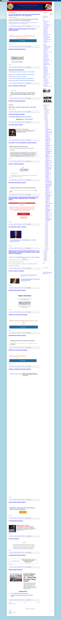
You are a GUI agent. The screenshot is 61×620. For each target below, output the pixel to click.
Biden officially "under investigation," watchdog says (25, 526)
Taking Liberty (45, 73)
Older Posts (38, 602)
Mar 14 (46, 232)
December (45, 109)
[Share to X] (28, 26)
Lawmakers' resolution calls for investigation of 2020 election (22, 340)
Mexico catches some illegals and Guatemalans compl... (48, 204)
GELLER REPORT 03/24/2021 (47, 193)
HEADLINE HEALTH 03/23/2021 (47, 220)
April (45, 118)
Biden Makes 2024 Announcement (17, 356)
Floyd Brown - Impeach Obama (48, 46)
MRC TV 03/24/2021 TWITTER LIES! (17, 85)
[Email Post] (25, 46)
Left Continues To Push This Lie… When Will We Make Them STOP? (29, 577)
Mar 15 (46, 231)
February (45, 248)
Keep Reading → (23, 40)
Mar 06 (46, 241)
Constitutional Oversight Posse (48, 39)
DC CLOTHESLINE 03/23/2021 (47, 199)
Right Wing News (46, 70)
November (45, 110)
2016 (44, 255)
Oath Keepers (45, 61)
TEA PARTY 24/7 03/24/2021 (47, 189)
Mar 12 (46, 234)
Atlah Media (45, 29)
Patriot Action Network (46, 63)
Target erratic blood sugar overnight (19, 76)
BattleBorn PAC (46, 31)
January (45, 249)
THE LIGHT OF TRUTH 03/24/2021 (48, 178)
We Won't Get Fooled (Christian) (48, 86)
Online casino (44, 272)
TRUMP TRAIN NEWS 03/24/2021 (17, 114)
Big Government (46, 32)
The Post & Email (46, 81)
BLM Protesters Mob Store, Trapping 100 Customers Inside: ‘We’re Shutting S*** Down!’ (28, 560)
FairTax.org (45, 44)
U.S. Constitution (46, 83)
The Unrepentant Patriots (47, 82)
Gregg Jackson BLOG (46, 48)
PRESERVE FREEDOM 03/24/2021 (17, 101)
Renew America (46, 69)
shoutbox (46, 273)
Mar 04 (46, 243)
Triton (11, 613)
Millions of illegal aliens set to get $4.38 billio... (48, 210)
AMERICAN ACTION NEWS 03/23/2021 (48, 213)
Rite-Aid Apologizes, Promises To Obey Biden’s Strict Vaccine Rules (22, 71)
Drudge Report (45, 42)
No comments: (22, 46)
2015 (44, 256)
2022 (44, 107)
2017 (44, 254)
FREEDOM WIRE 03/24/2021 (15, 569)
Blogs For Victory (46, 33)
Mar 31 (46, 120)
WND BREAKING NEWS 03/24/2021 (17, 182)
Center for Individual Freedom (47, 34)
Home (24, 602)
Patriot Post (45, 66)
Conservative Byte (46, 38)
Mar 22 (46, 223)
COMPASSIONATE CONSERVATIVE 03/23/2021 (47, 206)
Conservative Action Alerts (47, 37)
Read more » (10, 64)
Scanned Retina (46, 71)
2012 (44, 259)
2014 (44, 257)
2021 (44, 108)
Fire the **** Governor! (23, 129)
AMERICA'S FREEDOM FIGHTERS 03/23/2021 (48, 195)
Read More (24, 132)
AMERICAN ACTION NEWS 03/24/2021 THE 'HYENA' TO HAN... (48, 133)
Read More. (28, 588)
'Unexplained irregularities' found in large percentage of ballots (23, 187)
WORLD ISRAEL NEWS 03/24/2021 (17, 502)
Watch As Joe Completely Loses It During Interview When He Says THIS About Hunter (30, 374)
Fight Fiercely (45, 45)
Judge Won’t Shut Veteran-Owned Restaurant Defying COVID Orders (22, 80)
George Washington (28, 156)
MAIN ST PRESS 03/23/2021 (47, 201)
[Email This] (26, 26)
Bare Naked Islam (46, 30)
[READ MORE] (29, 119)
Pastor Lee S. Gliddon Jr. (13, 612)
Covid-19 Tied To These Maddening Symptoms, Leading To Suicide (21, 78)
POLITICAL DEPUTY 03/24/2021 (16, 271)
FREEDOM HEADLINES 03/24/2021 (17, 49)
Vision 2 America (46, 85)
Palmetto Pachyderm (46, 62)
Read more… (14, 344)
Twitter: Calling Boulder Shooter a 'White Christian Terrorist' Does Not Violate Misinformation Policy (22, 93)
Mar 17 (46, 229)
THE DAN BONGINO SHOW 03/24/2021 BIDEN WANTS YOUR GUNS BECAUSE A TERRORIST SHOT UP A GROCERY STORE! (24, 198)
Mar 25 (46, 127)
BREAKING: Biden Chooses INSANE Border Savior (22, 36)
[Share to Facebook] (29, 26)
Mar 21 (46, 224)
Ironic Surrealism (46, 50)
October (45, 111)
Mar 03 (46, 244)
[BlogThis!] (27, 26)
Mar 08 (46, 239)
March (45, 119)
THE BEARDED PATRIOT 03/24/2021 (17, 227)
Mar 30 (46, 121)
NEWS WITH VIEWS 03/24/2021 (47, 190)
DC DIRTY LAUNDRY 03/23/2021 (48, 208)
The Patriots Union (46, 80)
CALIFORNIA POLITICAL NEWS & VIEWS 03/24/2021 (48, 187)
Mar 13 (46, 233)
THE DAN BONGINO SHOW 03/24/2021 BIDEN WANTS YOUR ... (48, 152)
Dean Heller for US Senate (47, 41)
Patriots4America (46, 67)
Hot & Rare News (46, 49)
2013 (44, 258)
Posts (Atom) (13, 603)
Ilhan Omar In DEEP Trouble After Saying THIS (22, 107)
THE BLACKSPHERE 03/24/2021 (48, 180)
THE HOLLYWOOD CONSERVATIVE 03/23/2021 (47, 197)
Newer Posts (10, 602)
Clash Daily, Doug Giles (47, 36)
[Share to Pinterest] (30, 26)
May (45, 117)
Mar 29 (46, 122)
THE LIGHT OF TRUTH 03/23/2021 (48, 217)
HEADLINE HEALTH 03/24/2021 (16, 70)
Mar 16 (46, 230)
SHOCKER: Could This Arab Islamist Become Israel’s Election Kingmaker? (22, 508)
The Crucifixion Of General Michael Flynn (19, 593)
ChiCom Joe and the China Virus (18, 146)
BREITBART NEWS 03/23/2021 (47, 211)
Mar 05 (46, 242)
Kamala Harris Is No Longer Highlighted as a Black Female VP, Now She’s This (17, 58)
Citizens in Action (46, 35)
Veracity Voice (45, 84)
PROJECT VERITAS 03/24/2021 (16, 164)
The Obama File (46, 78)
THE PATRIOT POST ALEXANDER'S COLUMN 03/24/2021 (23, 142)
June (45, 116)
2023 (44, 106)
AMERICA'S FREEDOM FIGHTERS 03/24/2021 (20, 369)
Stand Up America (46, 72)
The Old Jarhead (46, 79)
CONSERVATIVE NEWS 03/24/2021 (17, 555)
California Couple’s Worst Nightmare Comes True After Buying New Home (24, 303)
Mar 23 (46, 222)
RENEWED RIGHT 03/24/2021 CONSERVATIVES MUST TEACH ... (48, 156)
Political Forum (45, 68)
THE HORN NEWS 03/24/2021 (16, 124)
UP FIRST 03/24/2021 (14, 538)
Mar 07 (46, 240)
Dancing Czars (45, 40)
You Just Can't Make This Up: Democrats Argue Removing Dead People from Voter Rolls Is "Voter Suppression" (24, 15)
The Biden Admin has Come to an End (20, 116)
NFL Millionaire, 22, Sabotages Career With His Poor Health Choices (21, 74)
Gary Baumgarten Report (47, 47)
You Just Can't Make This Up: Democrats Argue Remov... (48, 130)
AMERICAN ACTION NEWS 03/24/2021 (18, 314)
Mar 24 (46, 128)
